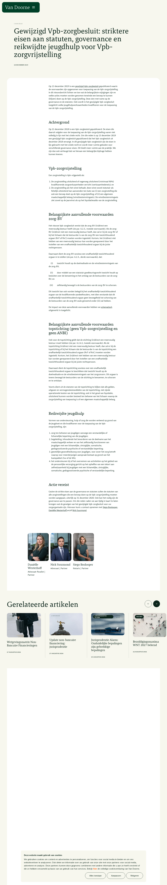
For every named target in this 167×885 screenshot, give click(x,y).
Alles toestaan (95, 875)
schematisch (106, 307)
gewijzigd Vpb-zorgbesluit (87, 86)
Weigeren (134, 875)
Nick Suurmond (79, 511)
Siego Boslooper (110, 507)
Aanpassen (116, 875)
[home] (17, 7)
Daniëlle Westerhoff (58, 511)
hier (95, 869)
